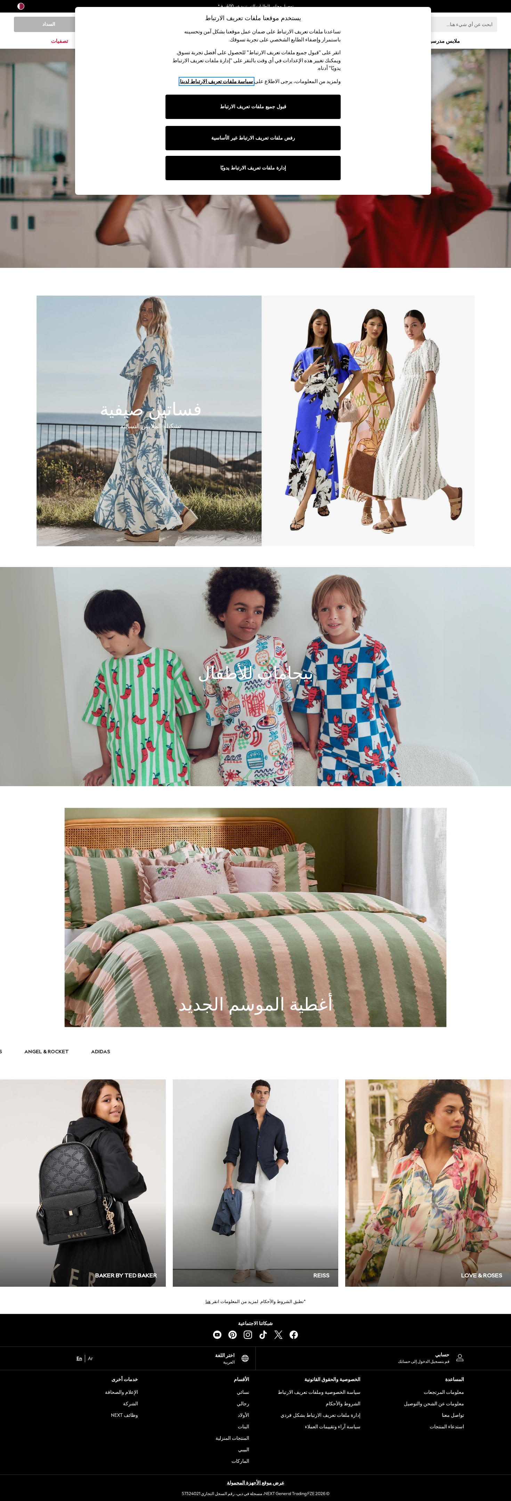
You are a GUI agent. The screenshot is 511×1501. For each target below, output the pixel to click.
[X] (278, 1334)
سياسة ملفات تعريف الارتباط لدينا (216, 81)
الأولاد (243, 1415)
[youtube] (217, 1334)
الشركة (130, 1404)
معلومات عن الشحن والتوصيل (434, 1404)
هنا (208, 1301)
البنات (243, 1427)
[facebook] (293, 1334)
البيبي (243, 1450)
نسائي (243, 1392)
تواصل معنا (453, 1415)
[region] (253, 101)
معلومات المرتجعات (444, 1392)
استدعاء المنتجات (447, 1427)
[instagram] (248, 1334)
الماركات (240, 1461)
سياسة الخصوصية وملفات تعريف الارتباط (319, 1392)
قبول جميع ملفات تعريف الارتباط (253, 107)
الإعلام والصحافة (121, 1392)
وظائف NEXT (124, 1415)
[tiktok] (263, 1334)
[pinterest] (232, 1334)
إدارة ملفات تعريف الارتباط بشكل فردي (320, 1415)
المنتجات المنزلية (232, 1438)
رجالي (243, 1404)
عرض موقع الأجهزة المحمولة (255, 1483)
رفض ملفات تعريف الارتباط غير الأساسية (253, 138)
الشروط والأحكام (343, 1404)
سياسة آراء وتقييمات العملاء (332, 1427)
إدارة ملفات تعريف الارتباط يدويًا (253, 168)
